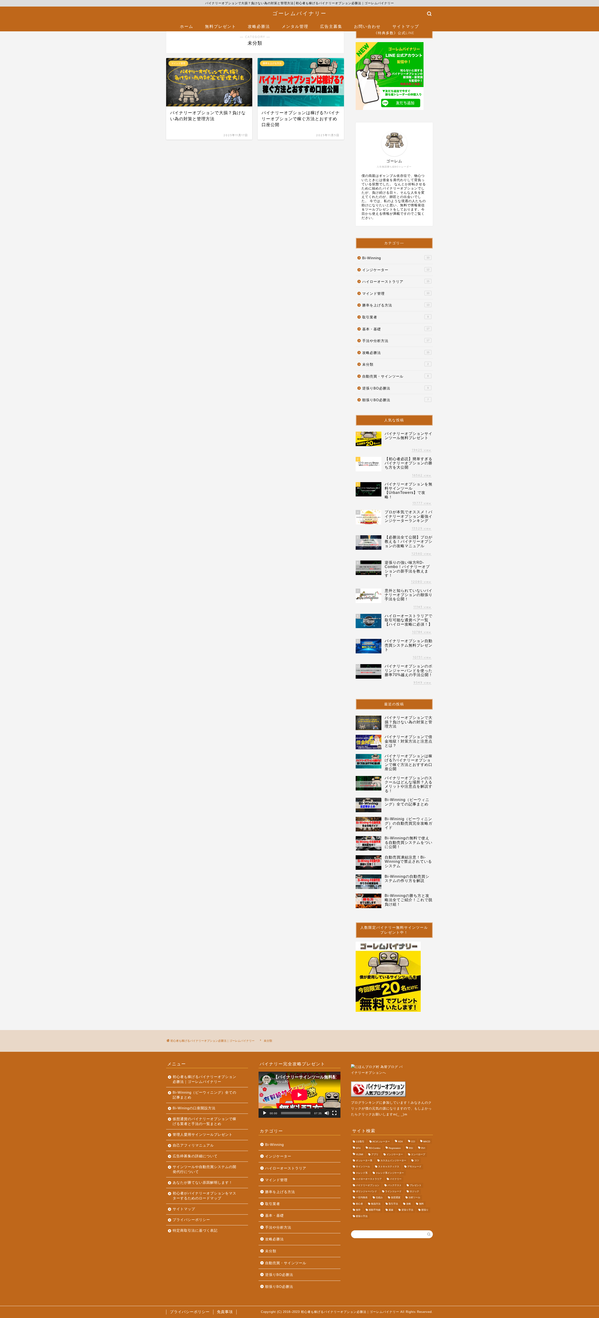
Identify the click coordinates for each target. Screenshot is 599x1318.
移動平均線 (374, 1210)
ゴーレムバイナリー (299, 13)
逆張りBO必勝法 (395, 388)
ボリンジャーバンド (366, 1191)
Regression (395, 1148)
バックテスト (394, 1185)
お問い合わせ (367, 26)
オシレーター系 (364, 1160)
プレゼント (415, 1185)
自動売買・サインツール (395, 376)
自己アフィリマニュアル (193, 1145)
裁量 (391, 1210)
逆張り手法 (407, 1210)
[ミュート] (327, 1113)
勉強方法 (375, 1203)
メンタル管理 (295, 26)
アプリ (374, 1154)
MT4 (358, 1148)
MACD (426, 1141)
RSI (411, 1148)
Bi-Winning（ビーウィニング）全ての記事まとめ (204, 1094)
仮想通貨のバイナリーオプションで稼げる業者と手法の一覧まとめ (204, 1121)
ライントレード (393, 1191)
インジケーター (395, 270)
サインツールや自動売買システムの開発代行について (204, 1169)
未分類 (395, 364)
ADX (400, 1141)
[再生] (264, 1113)
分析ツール (414, 1197)
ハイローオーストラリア (395, 282)
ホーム (186, 26)
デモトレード (414, 1166)
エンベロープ (418, 1154)
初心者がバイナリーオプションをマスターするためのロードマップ (204, 1195)
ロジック (414, 1191)
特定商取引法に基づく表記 (195, 1230)
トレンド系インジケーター (390, 1173)
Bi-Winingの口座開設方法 (194, 1108)
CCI (413, 1141)
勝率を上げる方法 (395, 305)
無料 (421, 1203)
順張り (424, 1210)
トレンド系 (362, 1173)
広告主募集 (331, 26)
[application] (299, 1095)
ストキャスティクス (388, 1166)
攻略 (408, 1203)
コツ (416, 1160)
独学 (358, 1210)
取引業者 (395, 317)
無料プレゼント (220, 26)
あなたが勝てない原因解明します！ (203, 1182)
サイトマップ (405, 26)
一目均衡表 (362, 1197)
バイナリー (396, 1179)
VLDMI (359, 1154)
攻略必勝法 (259, 26)
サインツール (363, 1166)
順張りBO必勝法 (395, 400)
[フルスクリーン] (334, 1113)
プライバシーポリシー (191, 1220)
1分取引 (360, 1141)
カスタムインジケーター (393, 1160)
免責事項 (225, 1312)
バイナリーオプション (367, 1185)
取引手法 (393, 1203)
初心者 (359, 1203)
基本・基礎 (395, 329)
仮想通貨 (395, 1197)
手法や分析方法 (395, 341)
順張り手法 (362, 1216)
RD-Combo (374, 1148)
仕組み (379, 1197)
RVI (423, 1148)
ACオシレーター (381, 1141)
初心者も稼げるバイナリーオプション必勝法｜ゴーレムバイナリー (204, 1079)
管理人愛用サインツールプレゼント (203, 1134)
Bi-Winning (395, 258)
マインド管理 (395, 293)
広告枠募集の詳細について (195, 1156)
